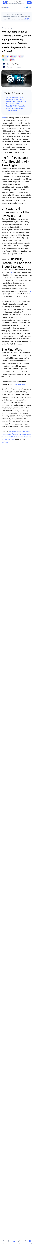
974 (8, 7)
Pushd (3, 118)
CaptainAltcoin (15, 64)
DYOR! (27, 19)
